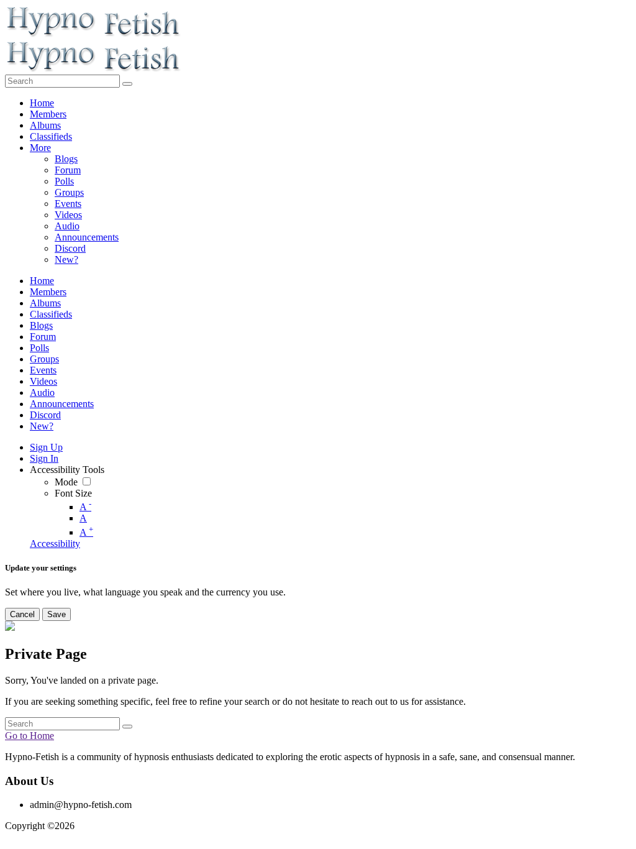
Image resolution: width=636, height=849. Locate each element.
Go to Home (29, 735)
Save (56, 614)
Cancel (22, 614)
